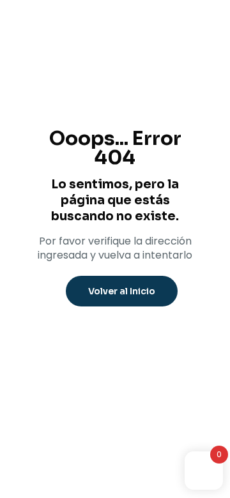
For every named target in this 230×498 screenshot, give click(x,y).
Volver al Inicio (121, 291)
